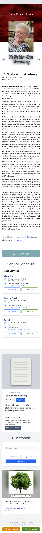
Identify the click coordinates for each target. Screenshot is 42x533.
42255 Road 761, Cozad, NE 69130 (19, 329)
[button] (21, 484)
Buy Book (20, 400)
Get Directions (12, 289)
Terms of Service (26, 524)
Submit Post (21, 461)
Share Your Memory (12, 428)
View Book (9, 400)
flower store (18, 240)
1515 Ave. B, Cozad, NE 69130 (17, 307)
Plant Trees (30, 289)
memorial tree (26, 237)
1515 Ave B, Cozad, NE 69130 (17, 285)
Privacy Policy (15, 524)
